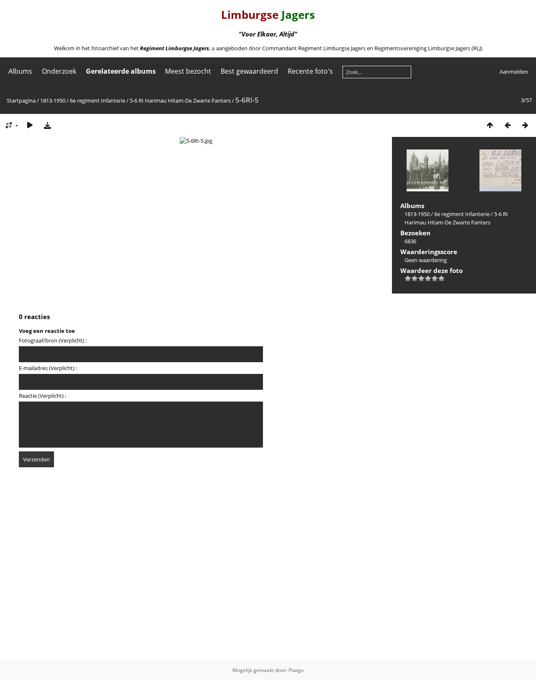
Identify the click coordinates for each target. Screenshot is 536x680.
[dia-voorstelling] (30, 125)
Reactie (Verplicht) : (42, 395)
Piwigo (296, 670)
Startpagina (21, 100)
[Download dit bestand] (47, 125)
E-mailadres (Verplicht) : (48, 368)
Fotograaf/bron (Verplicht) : (53, 340)
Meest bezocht (188, 71)
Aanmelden (514, 71)
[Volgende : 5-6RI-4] (525, 125)
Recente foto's (310, 71)
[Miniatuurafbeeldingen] (490, 125)
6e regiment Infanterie (97, 100)
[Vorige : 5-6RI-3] (507, 125)
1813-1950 (52, 100)
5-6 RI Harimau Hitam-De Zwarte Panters (180, 100)
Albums (20, 71)
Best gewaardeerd (249, 71)
